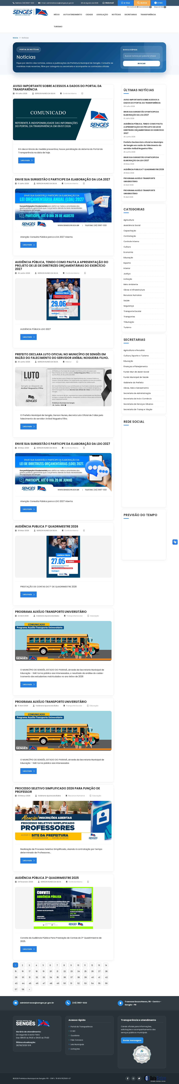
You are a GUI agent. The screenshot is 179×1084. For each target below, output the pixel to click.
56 (106, 983)
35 (58, 977)
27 (99, 971)
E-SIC (160, 3)
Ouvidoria (75, 1035)
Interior (69, 362)
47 (44, 983)
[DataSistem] (155, 1078)
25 (85, 971)
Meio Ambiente (131, 284)
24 (78, 971)
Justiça (127, 273)
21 (57, 971)
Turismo (127, 327)
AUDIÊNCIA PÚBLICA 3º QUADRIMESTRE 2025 (47, 878)
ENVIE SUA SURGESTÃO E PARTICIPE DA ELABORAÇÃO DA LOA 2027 (62, 179)
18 (36, 971)
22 (65, 971)
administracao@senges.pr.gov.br (60, 3)
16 (23, 971)
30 (23, 977)
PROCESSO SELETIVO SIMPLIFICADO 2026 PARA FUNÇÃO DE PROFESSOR (57, 790)
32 (37, 977)
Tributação (129, 322)
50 (65, 983)
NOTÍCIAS (116, 14)
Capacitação (130, 230)
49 (58, 983)
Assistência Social (132, 225)
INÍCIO (57, 14)
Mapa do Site (159, 7)
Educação (94, 616)
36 (65, 977)
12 (92, 965)
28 (106, 971)
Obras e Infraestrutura (134, 289)
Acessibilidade (145, 7)
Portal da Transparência (82, 1026)
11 (84, 965)
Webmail (109, 3)
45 (30, 983)
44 (23, 983)
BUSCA (143, 3)
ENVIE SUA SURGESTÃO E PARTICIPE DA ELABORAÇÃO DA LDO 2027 (62, 444)
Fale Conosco (77, 1040)
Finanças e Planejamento (136, 366)
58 (23, 989)
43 (16, 983)
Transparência (148, 14)
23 (71, 971)
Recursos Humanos (76, 795)
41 (99, 977)
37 (71, 977)
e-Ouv (126, 3)
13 (99, 965)
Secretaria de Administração (137, 393)
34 (51, 977)
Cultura (127, 247)
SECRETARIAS (130, 14)
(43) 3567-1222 (28, 3)
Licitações (75, 1049)
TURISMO (58, 26)
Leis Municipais (77, 1044)
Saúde (127, 300)
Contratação (130, 236)
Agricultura (129, 220)
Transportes (129, 316)
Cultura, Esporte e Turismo (136, 355)
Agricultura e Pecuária (134, 350)
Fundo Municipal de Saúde (136, 377)
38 (78, 977)
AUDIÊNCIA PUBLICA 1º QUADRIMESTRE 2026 (46, 526)
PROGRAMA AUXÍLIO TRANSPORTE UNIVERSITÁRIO (51, 612)
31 (29, 977)
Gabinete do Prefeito (133, 382)
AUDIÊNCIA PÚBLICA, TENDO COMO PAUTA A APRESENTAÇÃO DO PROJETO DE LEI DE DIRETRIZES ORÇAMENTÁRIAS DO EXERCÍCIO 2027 (61, 265)
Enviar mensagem (132, 1040)
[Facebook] (127, 1078)
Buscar (142, 63)
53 (85, 983)
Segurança (129, 306)
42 (106, 977)
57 (16, 989)
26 (92, 971)
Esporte (127, 263)
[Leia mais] (63, 119)
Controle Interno (70, 93)
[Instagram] (133, 1078)
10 (78, 965)
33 (44, 977)
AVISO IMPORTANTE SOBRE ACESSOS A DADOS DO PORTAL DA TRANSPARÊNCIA (57, 87)
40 (92, 977)
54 (92, 983)
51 (71, 983)
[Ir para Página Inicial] (33, 1024)
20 (51, 971)
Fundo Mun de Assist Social (136, 372)
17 (30, 971)
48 (51, 983)
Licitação (128, 279)
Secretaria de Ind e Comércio (138, 398)
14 (106, 965)
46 (37, 983)
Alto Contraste (132, 7)
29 (16, 977)
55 (99, 983)
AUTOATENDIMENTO (72, 14)
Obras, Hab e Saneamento (136, 388)
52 (78, 983)
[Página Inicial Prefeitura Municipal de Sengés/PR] (30, 12)
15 (16, 971)
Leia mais (25, 160)
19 (43, 971)
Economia (128, 252)
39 (85, 977)
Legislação (102, 14)
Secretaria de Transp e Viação (138, 409)
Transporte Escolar (75, 616)
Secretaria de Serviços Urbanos (138, 404)
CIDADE (89, 14)
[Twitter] (139, 1078)
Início (15, 38)
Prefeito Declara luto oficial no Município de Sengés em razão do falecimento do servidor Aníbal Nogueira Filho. (62, 356)
